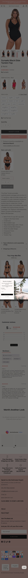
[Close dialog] (27, 279)
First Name (3, 288)
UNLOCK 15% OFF (7, 294)
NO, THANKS (7, 296)
